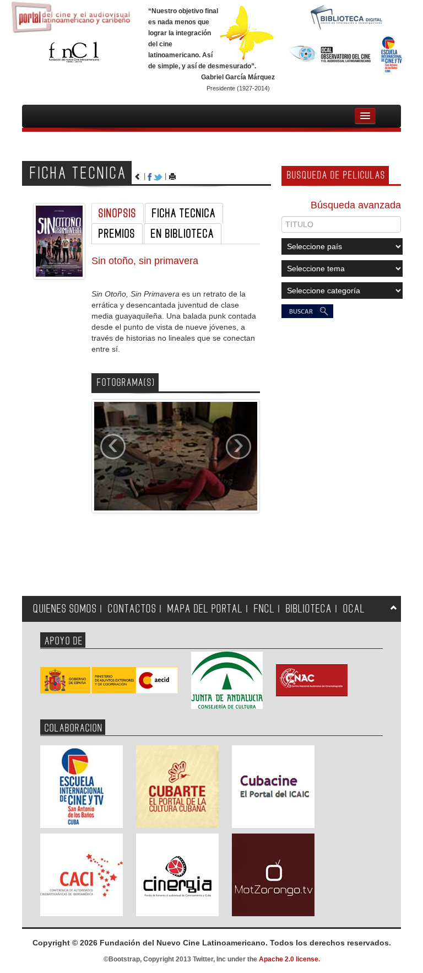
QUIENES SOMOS (65, 609)
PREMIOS (117, 234)
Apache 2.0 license (288, 959)
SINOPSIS (118, 213)
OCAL (354, 609)
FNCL (264, 609)
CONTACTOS (132, 609)
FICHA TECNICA (184, 213)
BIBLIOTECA (309, 609)
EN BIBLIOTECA (182, 234)
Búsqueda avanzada (356, 205)
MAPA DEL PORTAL (205, 609)
